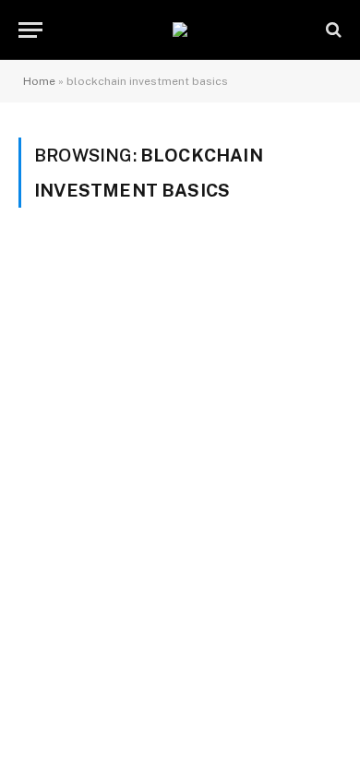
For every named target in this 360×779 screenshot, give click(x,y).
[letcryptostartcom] (180, 29)
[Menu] (30, 30)
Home (39, 81)
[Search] (332, 30)
